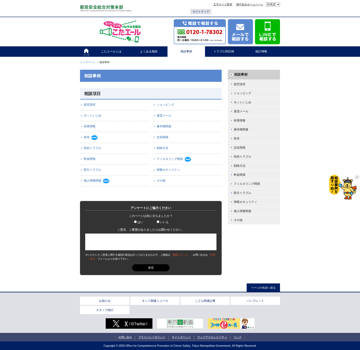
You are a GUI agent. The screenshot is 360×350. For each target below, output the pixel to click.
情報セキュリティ (245, 201)
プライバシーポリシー (151, 337)
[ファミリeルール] (231, 323)
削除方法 (239, 165)
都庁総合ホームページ (249, 4)
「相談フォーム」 (180, 254)
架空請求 (239, 84)
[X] (129, 323)
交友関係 (239, 147)
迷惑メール (241, 111)
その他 (238, 220)
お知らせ (105, 300)
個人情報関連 (242, 211)
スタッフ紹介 (105, 310)
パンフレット (255, 300)
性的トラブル (242, 156)
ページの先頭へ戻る (263, 287)
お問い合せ (125, 337)
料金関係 (239, 174)
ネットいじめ (242, 102)
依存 (237, 138)
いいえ (164, 222)
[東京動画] (180, 323)
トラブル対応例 (224, 51)
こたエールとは (111, 51)
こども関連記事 (205, 300)
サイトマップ (201, 11)
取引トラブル (242, 193)
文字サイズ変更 (222, 4)
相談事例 (186, 51)
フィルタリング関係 (247, 183)
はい (140, 222)
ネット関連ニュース (155, 300)
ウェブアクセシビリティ (212, 337)
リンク (238, 337)
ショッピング (242, 93)
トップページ (87, 62)
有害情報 (239, 120)
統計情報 (261, 51)
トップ (86, 55)
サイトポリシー (181, 337)
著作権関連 (241, 129)
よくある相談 (149, 51)
